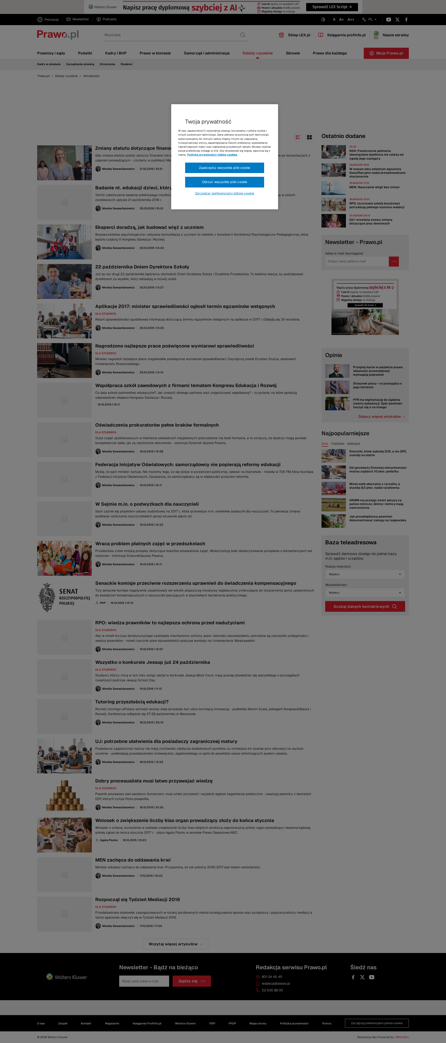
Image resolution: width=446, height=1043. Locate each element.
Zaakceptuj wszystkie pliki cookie (224, 168)
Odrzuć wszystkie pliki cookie (224, 182)
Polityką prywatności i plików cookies (212, 154)
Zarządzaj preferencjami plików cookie (224, 193)
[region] (224, 156)
